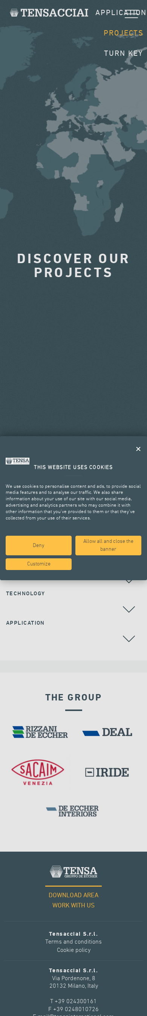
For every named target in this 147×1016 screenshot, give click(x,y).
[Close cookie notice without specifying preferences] (138, 449)
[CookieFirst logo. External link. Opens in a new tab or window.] (17, 461)
